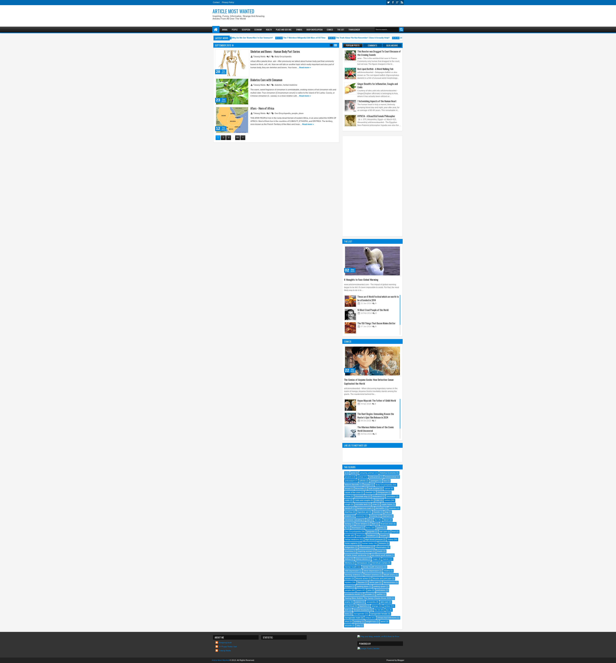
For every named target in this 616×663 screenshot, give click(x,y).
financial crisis (387, 524)
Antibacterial (374, 477)
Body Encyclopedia (315, 29)
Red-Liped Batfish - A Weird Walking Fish (375, 69)
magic (375, 559)
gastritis (380, 528)
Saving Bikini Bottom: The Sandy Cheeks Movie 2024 (368, 598)
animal (360, 477)
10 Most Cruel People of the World (373, 310)
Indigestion (350, 547)
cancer (387, 489)
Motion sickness (372, 575)
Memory (348, 563)
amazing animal (367, 473)
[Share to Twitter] (242, 52)
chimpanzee (382, 492)
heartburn (371, 536)
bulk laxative (374, 489)
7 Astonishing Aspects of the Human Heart (376, 101)
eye (368, 520)
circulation (391, 496)
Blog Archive (392, 45)
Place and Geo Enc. (284, 29)
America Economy (388, 473)
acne (353, 473)
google (397, 2)
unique (368, 618)
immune (382, 543)
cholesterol (377, 496)
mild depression (352, 571)
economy (360, 516)
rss (402, 2)
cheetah (368, 492)
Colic (377, 500)
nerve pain (374, 582)
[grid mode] (336, 45)
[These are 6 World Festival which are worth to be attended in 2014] (350, 301)
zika (358, 626)
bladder (367, 485)
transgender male (352, 618)
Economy (258, 29)
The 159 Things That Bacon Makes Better (376, 323)
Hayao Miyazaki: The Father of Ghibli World (376, 400)
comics (387, 500)
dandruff (348, 508)
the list (377, 610)
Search (401, 29)
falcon (386, 520)
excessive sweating (353, 520)
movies (348, 579)
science (358, 602)
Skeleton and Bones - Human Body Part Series (275, 51)
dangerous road (364, 508)
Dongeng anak (225, 643)
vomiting (357, 621)
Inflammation (365, 547)
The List (340, 29)
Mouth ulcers (389, 575)
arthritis (362, 481)
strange (375, 606)
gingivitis (371, 532)
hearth (383, 536)
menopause (362, 563)
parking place (362, 586)
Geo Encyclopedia (283, 113)
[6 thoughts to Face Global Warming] (372, 260)
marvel (386, 559)
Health (269, 29)
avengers (375, 481)
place (301, 113)
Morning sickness (352, 575)
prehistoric (380, 590)
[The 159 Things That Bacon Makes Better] (350, 327)
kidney (348, 559)
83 (237, 137)
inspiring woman (365, 551)
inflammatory (381, 547)
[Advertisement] (345, 14)
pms (369, 590)
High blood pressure (374, 539)
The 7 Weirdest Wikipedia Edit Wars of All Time (295, 38)
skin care (384, 602)
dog (386, 512)
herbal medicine (290, 85)
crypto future (386, 504)
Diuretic (376, 512)
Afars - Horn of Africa (262, 108)
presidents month (352, 594)
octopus (348, 586)
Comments (372, 45)
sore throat (349, 606)
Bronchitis (359, 489)
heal (394, 532)
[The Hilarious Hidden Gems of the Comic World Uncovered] (350, 431)
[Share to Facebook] (238, 52)
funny (368, 528)
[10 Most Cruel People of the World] (350, 314)
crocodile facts (361, 504)
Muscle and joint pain (382, 579)
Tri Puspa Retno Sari (228, 647)
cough (347, 504)
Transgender (354, 29)
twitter (388, 2)
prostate (368, 594)
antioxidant (350, 481)
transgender (359, 614)
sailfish (380, 594)
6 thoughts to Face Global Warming (361, 279)
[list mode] (331, 45)
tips (387, 610)
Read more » (305, 67)
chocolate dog (361, 496)
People (235, 29)
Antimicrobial (390, 477)
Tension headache (361, 610)
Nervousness (389, 582)
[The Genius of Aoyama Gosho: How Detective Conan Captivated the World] (372, 361)
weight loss (371, 621)
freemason (356, 528)
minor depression (371, 571)
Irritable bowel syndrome (355, 555)
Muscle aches (362, 579)
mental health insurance (373, 567)
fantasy (348, 524)
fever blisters (361, 524)
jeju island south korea (381, 555)
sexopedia (371, 602)
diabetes (278, 85)
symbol (387, 606)
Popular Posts (352, 45)
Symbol (299, 29)
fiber (374, 524)
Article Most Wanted (233, 11)
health (347, 536)
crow (374, 504)
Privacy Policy (228, 2)
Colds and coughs (362, 500)
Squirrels (363, 606)
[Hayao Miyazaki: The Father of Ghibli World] (350, 405)
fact (376, 520)
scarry (347, 602)
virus (347, 621)
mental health (351, 567)
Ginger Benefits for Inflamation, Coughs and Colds (377, 85)
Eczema (373, 516)
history (390, 539)
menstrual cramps (380, 563)
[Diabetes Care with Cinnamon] (232, 91)
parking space (379, 586)
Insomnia (349, 551)
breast (347, 489)
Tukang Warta (259, 56)
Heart (358, 536)
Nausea (361, 582)
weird (383, 621)
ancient (348, 477)
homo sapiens (351, 543)
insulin (380, 551)
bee (385, 481)
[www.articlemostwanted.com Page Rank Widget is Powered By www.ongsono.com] (368, 648)
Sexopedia (246, 29)
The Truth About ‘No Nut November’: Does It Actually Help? (353, 38)
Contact (216, 2)
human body (367, 543)
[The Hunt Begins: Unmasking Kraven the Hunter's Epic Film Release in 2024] (350, 418)
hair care (383, 532)
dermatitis (380, 508)
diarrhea (348, 512)
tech (347, 610)
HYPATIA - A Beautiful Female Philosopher (376, 116)
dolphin (348, 516)
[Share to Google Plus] (245, 52)
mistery (387, 571)
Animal (225, 29)
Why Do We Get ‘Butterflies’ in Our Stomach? (242, 38)
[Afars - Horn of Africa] (232, 120)
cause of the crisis (352, 492)
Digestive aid (362, 512)
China (347, 496)
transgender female (378, 614)
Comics (330, 29)
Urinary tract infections (387, 618)
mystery (348, 582)
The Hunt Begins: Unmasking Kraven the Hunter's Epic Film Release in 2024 (375, 415)
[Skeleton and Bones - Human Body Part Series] (232, 63)
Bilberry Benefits (352, 485)
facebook (393, 2)
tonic (347, 614)
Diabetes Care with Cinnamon (266, 80)
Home (215, 29)
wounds (348, 626)
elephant (386, 516)
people (295, 113)
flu (346, 528)
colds (347, 500)
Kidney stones (361, 559)
